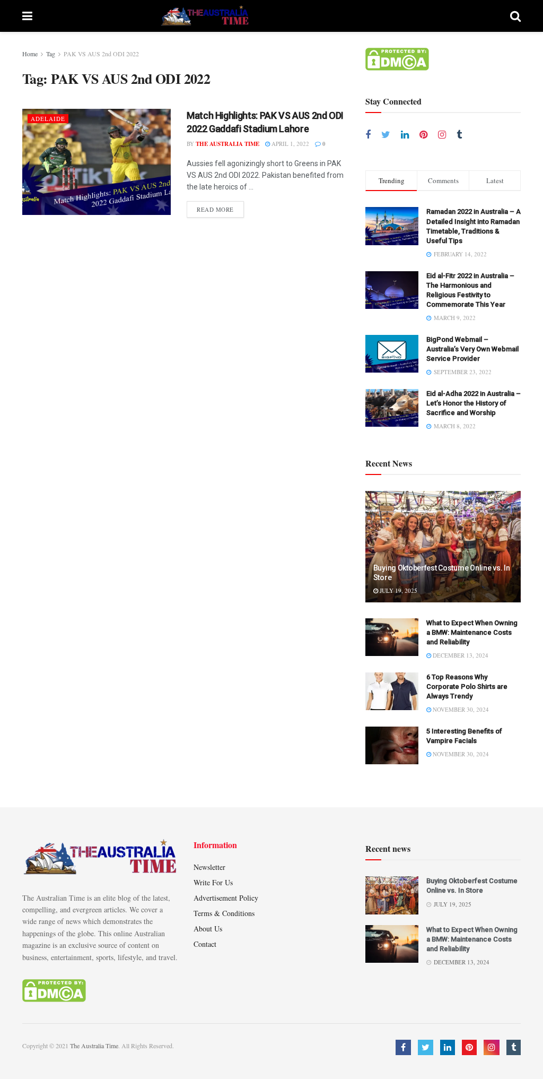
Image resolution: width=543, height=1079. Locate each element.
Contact (205, 944)
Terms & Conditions (224, 913)
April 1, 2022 (289, 144)
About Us (208, 928)
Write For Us (213, 882)
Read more (215, 209)
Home (30, 53)
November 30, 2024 (460, 709)
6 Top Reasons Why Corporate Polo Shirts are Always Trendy (466, 686)
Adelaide (48, 119)
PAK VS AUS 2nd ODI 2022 (101, 53)
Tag (50, 53)
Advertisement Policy (226, 898)
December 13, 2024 (459, 655)
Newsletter (209, 867)
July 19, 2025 (397, 590)
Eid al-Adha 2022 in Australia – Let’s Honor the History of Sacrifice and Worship (473, 403)
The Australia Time (227, 144)
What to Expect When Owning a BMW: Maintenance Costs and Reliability (472, 632)
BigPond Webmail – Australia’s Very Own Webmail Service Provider (472, 348)
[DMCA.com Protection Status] (397, 58)
